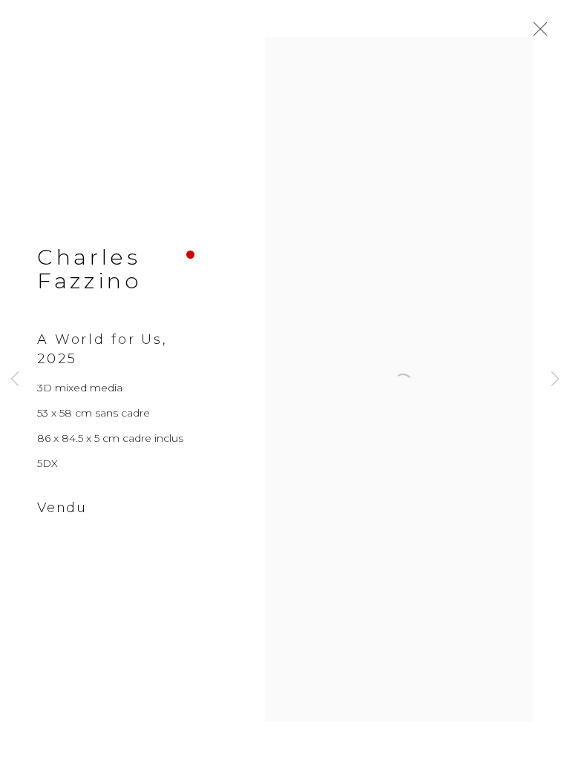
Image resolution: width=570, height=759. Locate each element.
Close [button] (536, 33)
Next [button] (555, 380)
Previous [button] (15, 380)
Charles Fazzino (89, 269)
